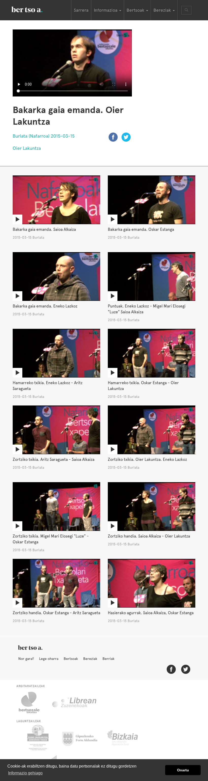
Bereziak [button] (162, 10)
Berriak (108, 659)
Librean (74, 702)
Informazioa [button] (106, 10)
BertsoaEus (34, 9)
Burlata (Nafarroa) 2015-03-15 (44, 136)
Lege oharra (48, 659)
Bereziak (90, 659)
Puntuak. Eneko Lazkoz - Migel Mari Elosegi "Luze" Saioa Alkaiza (146, 309)
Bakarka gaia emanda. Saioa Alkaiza (44, 229)
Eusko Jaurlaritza (37, 737)
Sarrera (81, 10)
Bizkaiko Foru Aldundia (128, 737)
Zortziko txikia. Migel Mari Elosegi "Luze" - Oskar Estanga (51, 539)
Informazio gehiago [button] (25, 773)
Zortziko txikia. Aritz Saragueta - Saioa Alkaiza (53, 459)
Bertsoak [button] (136, 10)
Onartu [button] (183, 770)
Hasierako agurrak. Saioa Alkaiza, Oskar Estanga (151, 612)
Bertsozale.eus (32, 702)
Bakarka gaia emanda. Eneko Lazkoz (45, 306)
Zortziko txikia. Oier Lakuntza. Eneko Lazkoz (147, 459)
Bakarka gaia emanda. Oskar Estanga (141, 229)
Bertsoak (71, 659)
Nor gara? (26, 659)
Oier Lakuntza (27, 148)
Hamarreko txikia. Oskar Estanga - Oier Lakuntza (143, 385)
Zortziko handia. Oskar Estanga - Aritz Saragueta (56, 612)
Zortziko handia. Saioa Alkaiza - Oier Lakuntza (149, 536)
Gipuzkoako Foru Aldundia (83, 737)
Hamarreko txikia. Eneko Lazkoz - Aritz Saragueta (47, 385)
